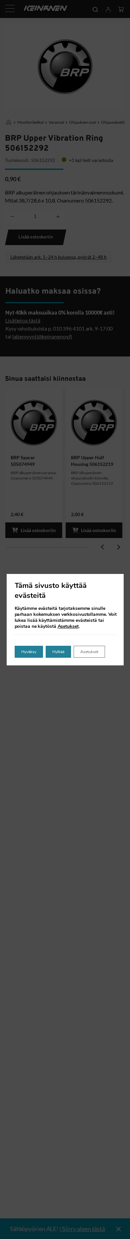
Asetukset (68, 626)
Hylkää (58, 651)
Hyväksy (28, 651)
